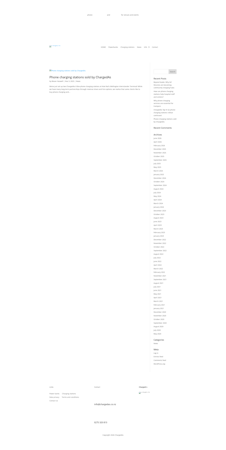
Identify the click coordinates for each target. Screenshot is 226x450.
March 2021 (158, 301)
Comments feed (160, 360)
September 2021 (160, 279)
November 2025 (160, 153)
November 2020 (160, 316)
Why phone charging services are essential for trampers (163, 103)
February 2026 (159, 145)
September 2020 (160, 323)
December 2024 (160, 178)
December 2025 (160, 149)
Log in (156, 353)
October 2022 (159, 247)
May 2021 (157, 294)
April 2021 (158, 297)
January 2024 (159, 207)
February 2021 (159, 305)
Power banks (54, 394)
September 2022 (160, 250)
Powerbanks (113, 47)
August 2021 (158, 283)
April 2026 (158, 142)
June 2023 (157, 221)
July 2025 (157, 163)
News (139, 47)
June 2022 (157, 261)
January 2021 (159, 308)
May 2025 (157, 167)
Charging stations (127, 47)
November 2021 (160, 276)
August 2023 (158, 218)
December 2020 (160, 312)
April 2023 (158, 225)
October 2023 (159, 214)
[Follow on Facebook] (158, 15)
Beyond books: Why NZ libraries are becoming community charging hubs (164, 85)
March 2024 (158, 203)
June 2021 (157, 290)
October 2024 (159, 181)
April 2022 (158, 265)
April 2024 (158, 200)
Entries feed (158, 356)
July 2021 (157, 287)
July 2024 (157, 192)
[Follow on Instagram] (168, 15)
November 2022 (160, 243)
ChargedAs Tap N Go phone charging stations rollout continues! (164, 113)
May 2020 (157, 334)
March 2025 (158, 171)
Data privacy (54, 397)
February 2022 (159, 272)
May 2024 (157, 196)
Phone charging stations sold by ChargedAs (80, 77)
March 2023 (158, 229)
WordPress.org (159, 364)
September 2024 (160, 185)
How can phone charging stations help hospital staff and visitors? (164, 94)
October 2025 (159, 156)
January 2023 (159, 236)
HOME (103, 47)
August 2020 (158, 326)
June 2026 (157, 138)
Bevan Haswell (57, 81)
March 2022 (158, 269)
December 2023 (160, 211)
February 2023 (159, 232)
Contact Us (53, 401)
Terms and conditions (70, 397)
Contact (155, 47)
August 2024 (158, 189)
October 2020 (159, 319)
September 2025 (160, 160)
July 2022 (157, 258)
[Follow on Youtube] (163, 15)
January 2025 (159, 174)
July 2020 (157, 330)
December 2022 (160, 239)
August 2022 (158, 254)
